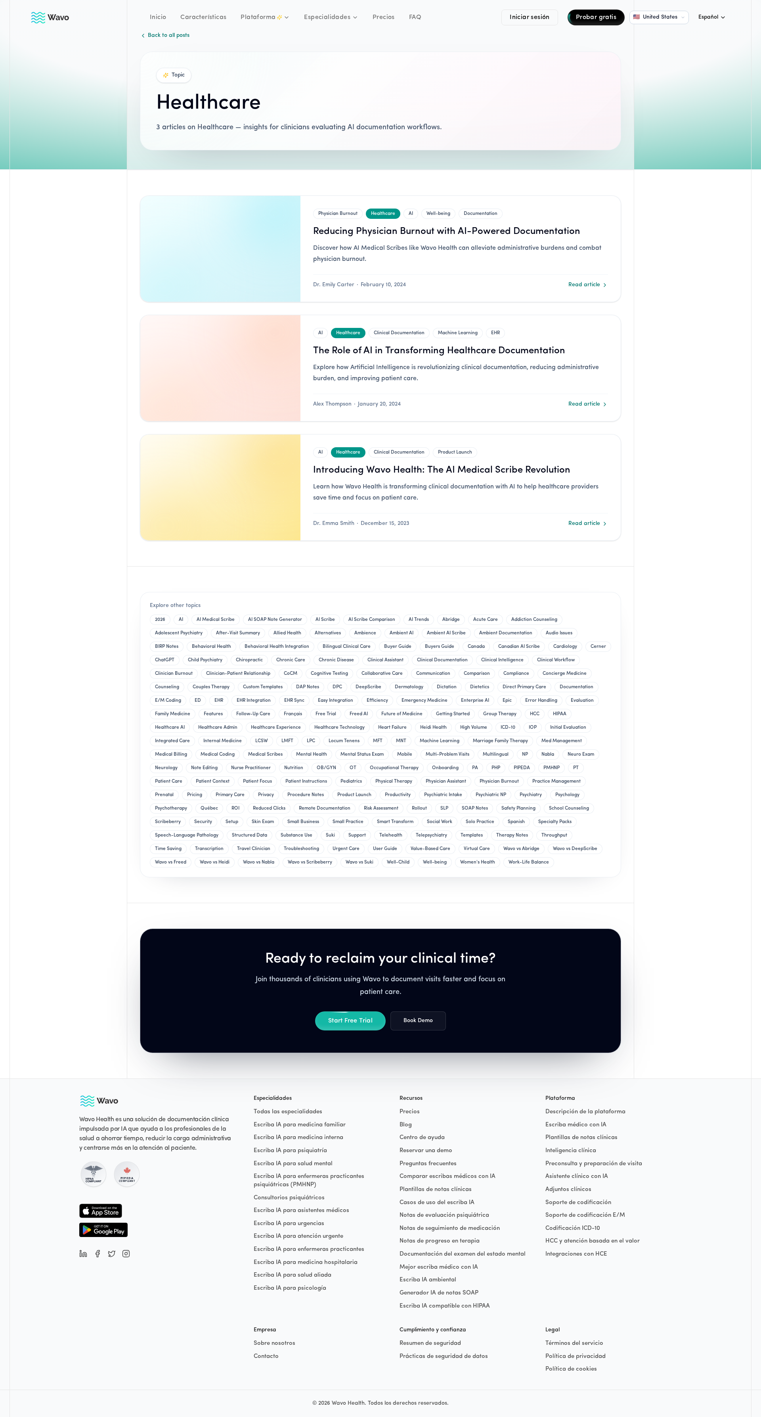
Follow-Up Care (253, 714)
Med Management (561, 741)
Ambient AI (401, 633)
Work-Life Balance (529, 862)
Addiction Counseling (534, 619)
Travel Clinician (253, 848)
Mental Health (311, 754)
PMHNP (551, 768)
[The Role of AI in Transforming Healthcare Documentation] (220, 368)
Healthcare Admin (217, 727)
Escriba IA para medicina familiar (300, 1125)
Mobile (404, 754)
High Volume (473, 727)
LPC (311, 741)
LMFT (287, 741)
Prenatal (164, 795)
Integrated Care (172, 741)
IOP (533, 727)
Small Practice (348, 822)
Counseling (167, 687)
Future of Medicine (402, 714)
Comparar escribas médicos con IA (447, 1177)
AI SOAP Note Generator (275, 619)
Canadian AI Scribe (519, 646)
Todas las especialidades (288, 1112)
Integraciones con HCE (576, 1254)
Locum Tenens (344, 741)
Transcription (209, 848)
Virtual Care (477, 848)
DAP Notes (307, 687)
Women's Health (477, 862)
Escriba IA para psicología (290, 1288)
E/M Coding (168, 700)
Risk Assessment (381, 808)
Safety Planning (518, 808)
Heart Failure (392, 727)
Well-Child (398, 862)
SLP (444, 808)
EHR (495, 333)
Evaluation (582, 700)
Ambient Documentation (505, 633)
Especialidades (327, 17)
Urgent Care (346, 848)
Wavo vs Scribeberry (310, 862)
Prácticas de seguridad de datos (444, 1357)
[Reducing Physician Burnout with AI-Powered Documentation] (220, 249)
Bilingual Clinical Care (347, 646)
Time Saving (168, 848)
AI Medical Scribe (216, 619)
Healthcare (383, 213)
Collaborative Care (382, 673)
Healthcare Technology (339, 727)
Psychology (567, 795)
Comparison (477, 673)
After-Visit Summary (238, 633)
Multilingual (496, 754)
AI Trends (419, 619)
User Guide (385, 848)
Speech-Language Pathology (186, 835)
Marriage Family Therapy (500, 741)
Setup (232, 822)
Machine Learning (458, 333)
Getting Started (453, 714)
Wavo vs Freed (170, 862)
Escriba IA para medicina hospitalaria (306, 1263)
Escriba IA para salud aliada (292, 1275)
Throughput (554, 835)
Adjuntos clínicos (568, 1190)
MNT (401, 741)
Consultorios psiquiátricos (289, 1198)
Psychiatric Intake (443, 795)
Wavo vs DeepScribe (575, 848)
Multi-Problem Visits (447, 754)
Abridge (451, 619)
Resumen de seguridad (430, 1343)
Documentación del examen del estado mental (463, 1254)
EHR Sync (294, 700)
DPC (337, 687)
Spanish (516, 822)
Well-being (438, 213)
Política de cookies (571, 1369)
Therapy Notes (512, 835)
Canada (476, 646)
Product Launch (455, 452)
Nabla (547, 754)
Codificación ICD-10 (572, 1228)
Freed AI (359, 714)
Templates (472, 835)
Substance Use (296, 835)
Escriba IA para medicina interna (298, 1138)
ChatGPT (164, 660)
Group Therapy (499, 714)
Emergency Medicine (424, 700)
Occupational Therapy (394, 768)
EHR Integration (254, 700)
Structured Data (249, 835)
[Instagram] (126, 1254)
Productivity (398, 795)
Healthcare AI (170, 727)
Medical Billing (171, 754)
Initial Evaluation (568, 727)
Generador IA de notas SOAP (439, 1293)
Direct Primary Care (524, 687)
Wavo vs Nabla (258, 862)
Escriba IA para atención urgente (298, 1236)
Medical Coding (218, 754)
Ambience (365, 633)
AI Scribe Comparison (371, 619)
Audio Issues (559, 633)
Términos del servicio (574, 1343)
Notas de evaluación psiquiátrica (444, 1215)
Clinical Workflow (556, 660)
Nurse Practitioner (251, 768)
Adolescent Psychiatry (179, 633)
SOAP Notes (475, 808)
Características (203, 17)
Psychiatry (531, 795)
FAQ (415, 17)
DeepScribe (368, 687)
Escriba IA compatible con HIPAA (445, 1306)
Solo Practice (480, 822)
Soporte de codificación (578, 1203)
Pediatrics (351, 781)
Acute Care (485, 619)
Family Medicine (172, 714)
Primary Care (230, 795)
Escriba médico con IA (575, 1125)
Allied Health (287, 633)
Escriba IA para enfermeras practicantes (309, 1249)
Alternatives (328, 633)
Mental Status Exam (362, 754)
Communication (433, 673)
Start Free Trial (350, 1021)
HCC (534, 714)
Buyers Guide (439, 646)
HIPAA (559, 714)
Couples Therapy (211, 687)
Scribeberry (168, 822)
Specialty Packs (555, 822)
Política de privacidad (575, 1357)
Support (357, 835)
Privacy (266, 795)
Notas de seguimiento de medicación (450, 1228)
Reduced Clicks (269, 808)
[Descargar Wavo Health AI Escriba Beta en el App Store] (103, 1211)
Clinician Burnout (174, 673)
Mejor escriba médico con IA (439, 1267)
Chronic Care (290, 660)
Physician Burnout (338, 213)
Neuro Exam (581, 754)
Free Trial (325, 714)
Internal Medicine (222, 741)
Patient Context (212, 781)
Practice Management (556, 781)
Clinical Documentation (399, 333)
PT (576, 768)
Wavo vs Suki (359, 862)
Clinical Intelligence (502, 660)
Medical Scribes (265, 754)
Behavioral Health (211, 646)
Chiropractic (249, 660)
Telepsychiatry (431, 835)
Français (293, 714)
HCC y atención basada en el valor (592, 1241)
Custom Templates (263, 687)
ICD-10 (508, 727)
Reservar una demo (426, 1151)
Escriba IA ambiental (428, 1280)
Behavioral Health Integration (277, 646)
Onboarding (445, 768)
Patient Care (168, 781)
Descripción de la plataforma (585, 1112)
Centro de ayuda (422, 1138)
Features (213, 714)
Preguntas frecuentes (428, 1164)
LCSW (261, 741)
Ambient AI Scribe (446, 633)
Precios (384, 17)
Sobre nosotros (274, 1343)
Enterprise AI (475, 700)
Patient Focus (257, 781)
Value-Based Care (430, 848)
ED (198, 700)
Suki (330, 835)
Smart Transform (395, 822)
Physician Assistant (446, 781)
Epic (507, 700)
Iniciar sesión (530, 17)
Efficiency (377, 700)
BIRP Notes (166, 646)
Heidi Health (433, 727)
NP (525, 754)
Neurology (166, 768)
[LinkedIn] (83, 1254)
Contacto (266, 1357)
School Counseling (569, 808)
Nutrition (293, 768)
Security (203, 822)
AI (411, 213)
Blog (406, 1125)
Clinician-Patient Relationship (238, 673)
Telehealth (390, 835)
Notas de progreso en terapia (440, 1241)
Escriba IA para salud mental (293, 1164)
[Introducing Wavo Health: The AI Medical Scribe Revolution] (220, 487)
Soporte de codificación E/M (585, 1215)
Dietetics (479, 687)
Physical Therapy (393, 781)
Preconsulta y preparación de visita (593, 1164)
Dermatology (409, 687)
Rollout (419, 808)
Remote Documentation (324, 808)
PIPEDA (522, 768)
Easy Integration (335, 700)
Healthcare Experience (276, 727)
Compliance (516, 673)
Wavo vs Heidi (214, 862)
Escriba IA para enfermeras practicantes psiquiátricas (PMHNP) (309, 1181)
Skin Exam (263, 822)
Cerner (598, 646)
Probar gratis (596, 17)
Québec (209, 808)
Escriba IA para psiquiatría (290, 1151)
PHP (495, 768)
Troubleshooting (301, 848)
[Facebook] (97, 1254)
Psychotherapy (171, 808)
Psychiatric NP (491, 795)
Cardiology (565, 646)
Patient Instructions (306, 781)
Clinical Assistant (385, 660)
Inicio (158, 17)
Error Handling (541, 700)
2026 (160, 619)
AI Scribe (325, 619)
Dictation (447, 687)
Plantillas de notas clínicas (436, 1190)
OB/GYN (326, 768)
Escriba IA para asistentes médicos (301, 1211)
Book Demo (418, 1021)
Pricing (194, 795)
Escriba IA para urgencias (289, 1224)
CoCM (290, 673)
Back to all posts (168, 35)
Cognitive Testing (329, 673)
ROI (235, 808)
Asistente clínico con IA (576, 1177)
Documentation (480, 213)
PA (475, 768)
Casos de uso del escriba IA (437, 1203)
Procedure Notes (305, 795)
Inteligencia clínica (570, 1151)
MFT (377, 741)
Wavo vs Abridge (521, 848)
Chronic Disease (336, 660)
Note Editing (204, 768)
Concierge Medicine (565, 673)
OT (353, 768)
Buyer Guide (397, 646)
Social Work (439, 822)
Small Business (303, 822)
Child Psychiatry (205, 660)
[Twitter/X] (112, 1254)
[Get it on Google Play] (103, 1230)
